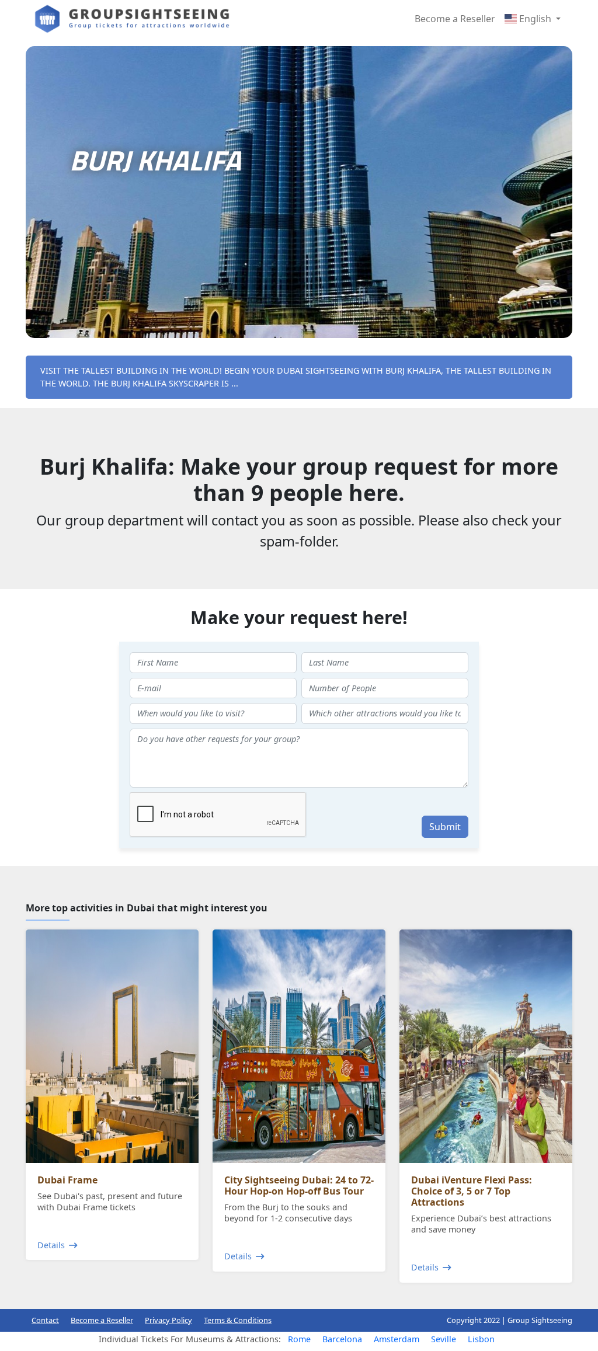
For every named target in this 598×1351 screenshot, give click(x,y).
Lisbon (481, 1339)
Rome (299, 1339)
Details (51, 1245)
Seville (443, 1339)
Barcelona (342, 1339)
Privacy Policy (168, 1320)
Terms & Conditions (238, 1320)
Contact (45, 1320)
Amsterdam (396, 1339)
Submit (445, 826)
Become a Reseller (455, 18)
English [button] (535, 18)
